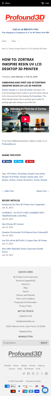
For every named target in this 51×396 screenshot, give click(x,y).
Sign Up (44, 343)
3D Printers (12, 174)
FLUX (38, 369)
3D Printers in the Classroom (25, 277)
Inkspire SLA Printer (10, 177)
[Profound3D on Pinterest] (33, 374)
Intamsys (41, 366)
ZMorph (24, 366)
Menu (7, 3)
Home (4, 41)
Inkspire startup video (29, 177)
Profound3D (18, 381)
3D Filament (28, 369)
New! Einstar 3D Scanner (13, 224)
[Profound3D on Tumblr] (42, 374)
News (14, 41)
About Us (26, 284)
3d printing (22, 174)
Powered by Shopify (33, 381)
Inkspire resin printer (36, 174)
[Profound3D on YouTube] (46, 374)
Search (25, 291)
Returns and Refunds (25, 295)
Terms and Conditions (25, 299)
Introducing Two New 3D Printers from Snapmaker (23, 204)
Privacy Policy (25, 306)
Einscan (12, 369)
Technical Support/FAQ (25, 280)
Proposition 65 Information (25, 302)
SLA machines (35, 96)
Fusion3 (32, 366)
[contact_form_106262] (45, 390)
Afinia (20, 369)
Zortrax (12, 180)
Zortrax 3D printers (25, 180)
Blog (25, 288)
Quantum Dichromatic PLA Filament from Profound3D (25, 232)
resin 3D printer (26, 90)
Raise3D (7, 366)
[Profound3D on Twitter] (24, 374)
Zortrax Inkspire (8, 90)
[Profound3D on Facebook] (28, 374)
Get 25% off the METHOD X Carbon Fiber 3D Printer (24, 240)
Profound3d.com (9, 144)
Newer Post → (42, 191)
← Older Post (8, 191)
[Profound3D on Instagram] (37, 374)
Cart (47, 3)
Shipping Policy (25, 331)
